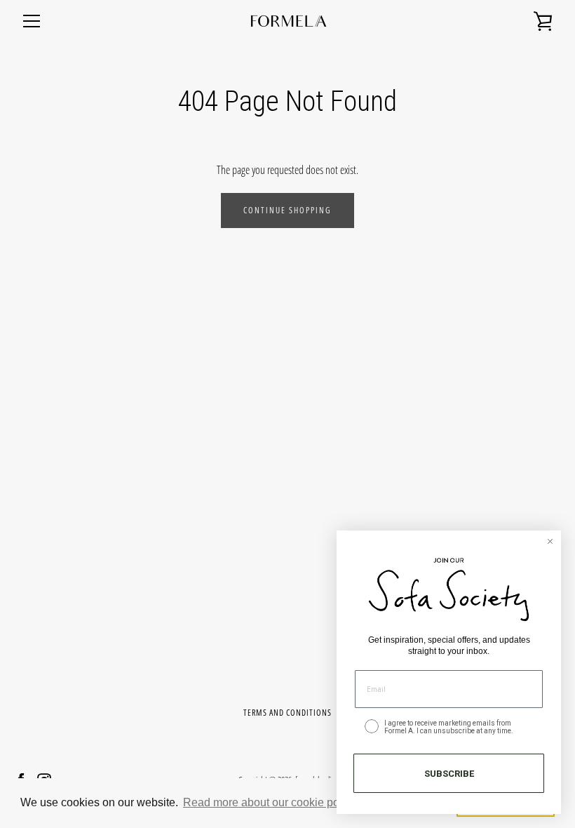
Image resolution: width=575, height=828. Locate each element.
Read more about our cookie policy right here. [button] (296, 802)
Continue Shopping (287, 210)
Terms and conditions (287, 713)
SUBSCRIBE (449, 773)
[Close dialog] (550, 541)
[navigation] (31, 21)
